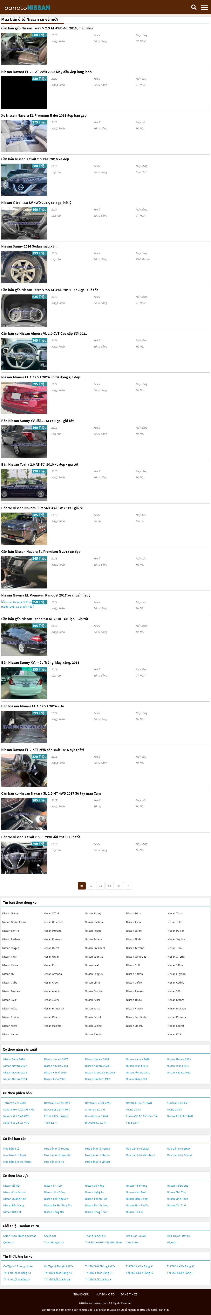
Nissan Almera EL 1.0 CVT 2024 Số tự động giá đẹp (40, 377)
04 (109, 886)
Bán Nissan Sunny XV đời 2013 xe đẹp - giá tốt (37, 420)
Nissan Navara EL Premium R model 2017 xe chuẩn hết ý (45, 595)
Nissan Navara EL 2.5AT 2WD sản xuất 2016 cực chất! (42, 749)
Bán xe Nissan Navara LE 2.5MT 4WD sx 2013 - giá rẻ (42, 508)
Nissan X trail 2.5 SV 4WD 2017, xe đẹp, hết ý (36, 202)
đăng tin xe (129, 1294)
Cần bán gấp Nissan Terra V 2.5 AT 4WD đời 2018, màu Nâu (47, 28)
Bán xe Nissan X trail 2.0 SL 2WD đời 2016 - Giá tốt (40, 837)
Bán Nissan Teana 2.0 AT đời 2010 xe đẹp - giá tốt (40, 464)
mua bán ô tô (105, 1294)
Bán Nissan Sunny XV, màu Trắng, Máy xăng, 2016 (40, 662)
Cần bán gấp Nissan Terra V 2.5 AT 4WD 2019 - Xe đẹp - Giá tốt (49, 289)
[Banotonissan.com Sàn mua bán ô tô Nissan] (34, 7)
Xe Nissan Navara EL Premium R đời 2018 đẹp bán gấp (44, 115)
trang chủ (81, 1294)
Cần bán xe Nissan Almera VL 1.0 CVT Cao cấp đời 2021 (44, 333)
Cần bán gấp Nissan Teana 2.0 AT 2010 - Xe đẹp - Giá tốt (44, 618)
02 (91, 886)
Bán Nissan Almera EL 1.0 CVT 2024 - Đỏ (32, 706)
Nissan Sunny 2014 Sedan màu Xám (29, 246)
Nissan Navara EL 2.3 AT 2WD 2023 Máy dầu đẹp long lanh (46, 71)
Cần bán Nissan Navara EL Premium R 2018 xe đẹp (41, 551)
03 (100, 886)
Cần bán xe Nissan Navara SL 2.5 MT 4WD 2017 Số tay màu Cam (51, 793)
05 (118, 886)
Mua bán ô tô (11, 1148)
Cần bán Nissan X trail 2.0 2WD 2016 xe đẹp (35, 159)
